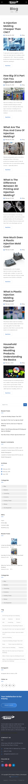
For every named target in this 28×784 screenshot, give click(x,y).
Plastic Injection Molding (8, 647)
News (3, 644)
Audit (3, 619)
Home (12, 12)
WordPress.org (5, 528)
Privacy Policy (13, 780)
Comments (5, 525)
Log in (2, 521)
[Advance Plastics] (13, 2)
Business (6, 490)
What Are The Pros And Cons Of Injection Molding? (13, 131)
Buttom (18, 619)
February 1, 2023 (9, 363)
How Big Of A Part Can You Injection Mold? (12, 420)
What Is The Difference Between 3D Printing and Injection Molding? (11, 187)
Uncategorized (7, 508)
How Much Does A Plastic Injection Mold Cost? (13, 242)
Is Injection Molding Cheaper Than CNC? (12, 27)
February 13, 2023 (9, 198)
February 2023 (6, 469)
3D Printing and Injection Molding (11, 616)
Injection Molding (7, 637)
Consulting (6, 493)
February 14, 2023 (9, 140)
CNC (3, 622)
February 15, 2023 (9, 85)
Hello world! (19, 448)
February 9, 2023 (9, 304)
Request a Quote (9, 705)
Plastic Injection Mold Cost (15, 644)
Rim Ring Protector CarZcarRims (9, 733)
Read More (7, 66)
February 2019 (6, 472)
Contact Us (21, 780)
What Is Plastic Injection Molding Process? (12, 296)
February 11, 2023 (9, 250)
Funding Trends (7, 501)
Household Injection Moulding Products (12, 626)
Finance (18, 622)
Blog (23, 35)
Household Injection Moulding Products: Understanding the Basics (12, 352)
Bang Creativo (14, 777)
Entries (4, 523)
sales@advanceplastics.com (11, 754)
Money (5, 504)
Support (6, 780)
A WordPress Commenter (7, 448)
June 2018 (5, 474)
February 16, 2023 (9, 35)
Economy (6, 497)
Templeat (21, 647)
